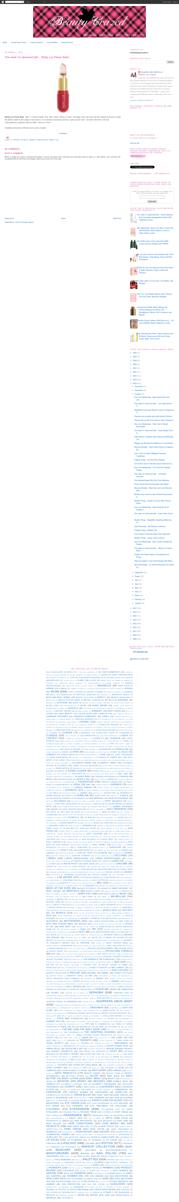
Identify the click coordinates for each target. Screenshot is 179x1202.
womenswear (122, 1195)
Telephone (54, 1029)
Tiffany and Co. (54, 1037)
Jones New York (122, 831)
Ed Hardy (61, 760)
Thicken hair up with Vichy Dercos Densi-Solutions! (153, 420)
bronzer (63, 1081)
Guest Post (101, 795)
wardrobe (124, 1192)
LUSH (115, 861)
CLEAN (49, 714)
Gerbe (130, 784)
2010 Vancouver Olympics (59, 672)
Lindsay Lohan (112, 872)
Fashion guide (65, 779)
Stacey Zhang (82, 1016)
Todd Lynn (73, 1037)
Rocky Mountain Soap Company (63, 978)
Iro (88, 815)
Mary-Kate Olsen (107, 894)
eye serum (52, 1106)
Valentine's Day (74, 1049)
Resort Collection (56, 973)
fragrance (73, 1115)
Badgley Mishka (114, 692)
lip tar (126, 1140)
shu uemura (97, 1176)
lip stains (111, 1140)
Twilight (67, 1046)
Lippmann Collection (75, 875)
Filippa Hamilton (125, 779)
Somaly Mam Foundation (87, 1010)
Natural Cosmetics (91, 918)
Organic (128, 935)
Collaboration (88, 735)
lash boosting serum (74, 1137)
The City (111, 1029)
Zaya (94, 1068)
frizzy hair (75, 1118)
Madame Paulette (74, 886)
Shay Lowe (89, 998)
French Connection (112, 782)
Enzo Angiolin (116, 768)
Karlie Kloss (72, 842)
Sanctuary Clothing (105, 986)
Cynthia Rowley (91, 744)
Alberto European (57, 677)
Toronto (85, 1040)
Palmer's (128, 940)
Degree (77, 749)
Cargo (105, 716)
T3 (80, 1024)
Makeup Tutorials (86, 888)
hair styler (91, 1126)
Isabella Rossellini (121, 815)
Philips (92, 948)
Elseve (49, 768)
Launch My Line (98, 866)
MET (111, 883)
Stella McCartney (113, 1016)
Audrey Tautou (77, 688)
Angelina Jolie (73, 686)
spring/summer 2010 (66, 1181)
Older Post (117, 218)
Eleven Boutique (118, 760)
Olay (82, 932)
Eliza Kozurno (61, 763)
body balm (113, 1076)
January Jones (95, 820)
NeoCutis (126, 918)
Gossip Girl (110, 793)
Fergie (111, 779)
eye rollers (121, 1103)
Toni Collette (100, 1037)
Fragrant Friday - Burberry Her (145, 530)
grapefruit (52, 1121)
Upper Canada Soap (117, 1046)
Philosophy (107, 948)
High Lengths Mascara (74, 809)
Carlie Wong (65, 719)
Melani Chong (78, 899)
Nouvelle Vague (68, 929)
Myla (105, 913)
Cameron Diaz (105, 714)
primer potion (91, 1168)
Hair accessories (118, 798)
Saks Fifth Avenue (54, 986)
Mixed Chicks (56, 907)
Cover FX (98, 738)
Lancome (122, 864)
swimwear (79, 1187)
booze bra (125, 1078)
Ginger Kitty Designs (60, 787)
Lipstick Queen (99, 875)
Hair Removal (96, 798)
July (137, 580)
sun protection (71, 1184)
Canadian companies (85, 716)
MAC (99, 883)
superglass (51, 1187)
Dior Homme (90, 752)
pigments (100, 1162)
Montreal (128, 907)
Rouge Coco (89, 981)
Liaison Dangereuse (79, 872)
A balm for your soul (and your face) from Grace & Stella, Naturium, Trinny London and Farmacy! (155, 270)
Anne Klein (123, 686)
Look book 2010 (70, 880)
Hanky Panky (95, 801)
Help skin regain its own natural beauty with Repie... (154, 561)
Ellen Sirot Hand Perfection (116, 765)
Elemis (104, 760)
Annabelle (104, 685)
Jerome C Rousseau (105, 825)
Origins (55, 938)
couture (65, 1095)
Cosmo (68, 738)
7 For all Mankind (86, 672)
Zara (85, 1068)
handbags (51, 1132)
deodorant (62, 1098)
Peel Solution (114, 946)
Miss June (93, 905)
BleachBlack (70, 705)
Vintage (108, 1054)
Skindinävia (65, 1008)
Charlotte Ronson (109, 725)
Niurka (80, 926)
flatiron (106, 1112)
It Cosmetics (72, 817)
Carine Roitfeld (122, 716)
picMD (88, 1162)
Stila (60, 1018)
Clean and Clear (105, 733)
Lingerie (128, 872)
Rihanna (91, 973)
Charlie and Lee (67, 725)
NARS (49, 916)
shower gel (75, 1176)
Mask (123, 894)
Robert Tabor (56, 976)
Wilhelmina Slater (54, 1062)
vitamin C (108, 1192)
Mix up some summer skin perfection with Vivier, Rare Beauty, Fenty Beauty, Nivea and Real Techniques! (155, 256)
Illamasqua (52, 815)
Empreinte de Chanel (82, 768)
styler (102, 1181)
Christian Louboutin (83, 730)
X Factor (110, 1062)
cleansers (106, 1087)
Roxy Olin (103, 981)
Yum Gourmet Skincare (113, 1065)
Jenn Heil (109, 823)
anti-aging (99, 1070)
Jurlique (50, 839)
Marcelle (73, 891)
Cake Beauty (65, 714)
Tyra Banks (81, 1046)
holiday (104, 1132)
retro (82, 1170)
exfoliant (116, 1100)
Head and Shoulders (66, 804)
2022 (135, 368)
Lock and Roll (126, 877)
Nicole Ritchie (115, 924)
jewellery (52, 1137)
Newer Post (9, 218)
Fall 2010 (123, 774)
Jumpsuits (125, 836)
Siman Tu (92, 1005)
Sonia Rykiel (109, 1010)
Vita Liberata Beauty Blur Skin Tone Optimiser (151, 480)
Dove (103, 755)
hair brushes (105, 1121)
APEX (48, 675)
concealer (53, 1092)
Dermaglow (121, 749)
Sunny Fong (85, 1021)
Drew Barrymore (59, 757)
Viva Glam (128, 1054)
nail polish (106, 1153)
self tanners (120, 1171)
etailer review (79, 1100)
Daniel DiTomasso (79, 746)
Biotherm (62, 703)
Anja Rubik (88, 686)
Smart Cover (80, 1008)
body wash (93, 1078)
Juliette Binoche (91, 836)
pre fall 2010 (74, 1168)
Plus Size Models (77, 954)
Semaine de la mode (75, 993)
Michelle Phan (71, 902)
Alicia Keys (69, 680)
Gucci (69, 795)
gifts (109, 1118)
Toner (85, 1038)
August (138, 576)
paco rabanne (63, 1160)
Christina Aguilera (106, 730)
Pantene (85, 943)
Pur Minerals (90, 959)
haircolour (125, 1126)
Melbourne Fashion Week (100, 899)
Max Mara (102, 896)
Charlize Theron (86, 725)
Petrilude (80, 948)
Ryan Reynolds (56, 984)
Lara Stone (63, 866)
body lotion (70, 1078)
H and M (124, 796)
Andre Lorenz (113, 683)
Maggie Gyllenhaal (107, 886)
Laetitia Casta (106, 864)
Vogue (75, 1057)
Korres (128, 853)
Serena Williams (53, 995)
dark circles (121, 1095)
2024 (135, 361)
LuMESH (52, 883)
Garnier (115, 784)
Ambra (118, 680)
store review (88, 1181)
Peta (70, 948)
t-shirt (91, 1187)
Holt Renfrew (116, 809)
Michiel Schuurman (90, 902)
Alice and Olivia (112, 677)
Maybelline (118, 896)
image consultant (84, 1134)
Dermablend (105, 749)
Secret (55, 993)
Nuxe (83, 929)
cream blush (82, 1095)
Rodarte (88, 978)
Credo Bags (65, 741)
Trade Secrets (55, 1043)
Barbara (104, 694)
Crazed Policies (67, 42)
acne (121, 1068)
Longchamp (54, 880)
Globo (130, 790)
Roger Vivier (116, 978)
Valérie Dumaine (95, 1049)
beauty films (113, 1073)
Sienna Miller (78, 1005)
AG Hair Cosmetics (109, 672)
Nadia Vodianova (65, 915)
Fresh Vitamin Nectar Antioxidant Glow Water (151, 484)
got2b (124, 1118)
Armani (50, 688)
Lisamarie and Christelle (152, 72)
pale (78, 1160)
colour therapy (103, 1089)
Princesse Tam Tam (64, 956)
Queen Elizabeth (71, 962)
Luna (74, 883)
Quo (117, 962)
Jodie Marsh (106, 828)
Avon (55, 691)
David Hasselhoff (116, 746)
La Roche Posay (69, 864)
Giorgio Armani (83, 787)
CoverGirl (115, 738)
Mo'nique (71, 907)
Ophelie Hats (95, 935)
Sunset (106, 1021)
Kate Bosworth (103, 842)
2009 (135, 639)
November (139, 390)
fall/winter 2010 (110, 1109)
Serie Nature (70, 995)
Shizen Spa (87, 1001)
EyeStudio (77, 774)
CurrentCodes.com (54, 744)
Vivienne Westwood (59, 1057)
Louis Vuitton (98, 880)
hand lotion (97, 1129)
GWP (88, 785)
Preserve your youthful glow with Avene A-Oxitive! (153, 416)
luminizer (55, 1147)
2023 (135, 364)
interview (124, 1134)
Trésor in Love (101, 1043)
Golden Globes (70, 793)
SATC (81, 984)
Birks (76, 703)
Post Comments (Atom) (24, 222)
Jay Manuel (51, 823)
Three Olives (123, 1035)
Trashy (73, 1043)
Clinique (52, 735)
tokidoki (125, 1189)
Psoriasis (75, 959)
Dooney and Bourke (88, 754)
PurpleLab (125, 959)
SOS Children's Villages (119, 984)
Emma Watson (63, 768)
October (138, 394)
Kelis (63, 847)
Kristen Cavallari (59, 855)
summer (50, 1184)
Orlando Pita (71, 937)
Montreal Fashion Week (61, 910)
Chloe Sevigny (117, 727)
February (138, 599)
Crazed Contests (36, 42)
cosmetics (51, 1095)
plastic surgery (119, 1162)
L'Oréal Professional (76, 858)
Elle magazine (90, 765)
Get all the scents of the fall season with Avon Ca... (153, 464)
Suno (97, 1021)
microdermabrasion (116, 1150)
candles (50, 1084)
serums (51, 1173)
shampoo (80, 1173)
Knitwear (117, 853)
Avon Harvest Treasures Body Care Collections (152, 534)
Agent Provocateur (122, 675)
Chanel (84, 722)
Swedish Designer (67, 1024)
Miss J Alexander (78, 905)
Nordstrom (105, 926)
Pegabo (129, 946)
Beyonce (109, 700)
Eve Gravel (62, 774)
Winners (98, 1062)
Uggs (91, 1046)
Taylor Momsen (80, 1027)
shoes (129, 1173)
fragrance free (100, 1115)
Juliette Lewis (109, 836)
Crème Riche (97, 741)
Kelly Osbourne (79, 847)
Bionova (49, 703)
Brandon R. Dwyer (105, 708)
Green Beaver (53, 795)
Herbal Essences (123, 807)
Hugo (77, 812)
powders (55, 1168)
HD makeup (79, 798)
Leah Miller (87, 869)
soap (105, 1178)
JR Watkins (90, 817)
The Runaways (52, 1032)
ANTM (127, 672)
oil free (78, 1156)
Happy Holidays (113, 801)
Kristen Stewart (81, 855)
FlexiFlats (54, 782)
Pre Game (116, 954)
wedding (50, 1195)
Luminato (63, 883)
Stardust (96, 1016)
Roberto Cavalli (75, 976)
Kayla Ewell (117, 845)
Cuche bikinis (113, 741)
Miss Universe (108, 905)
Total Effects (105, 1040)
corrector (121, 1092)
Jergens (87, 826)
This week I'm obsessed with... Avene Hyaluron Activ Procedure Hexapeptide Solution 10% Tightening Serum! (155, 217)
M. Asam (83, 883)
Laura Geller (116, 866)
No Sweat (91, 926)
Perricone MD (56, 948)
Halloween (60, 801)
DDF (104, 744)
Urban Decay (53, 1049)
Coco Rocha (70, 735)
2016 (135, 612)
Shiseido (72, 1002)
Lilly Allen (97, 872)
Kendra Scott (98, 847)
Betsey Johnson (92, 700)
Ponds (91, 954)
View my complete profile (141, 100)
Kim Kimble (99, 850)
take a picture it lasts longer (114, 1187)
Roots (77, 981)
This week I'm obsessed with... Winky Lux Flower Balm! (37, 57)
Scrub (99, 989)
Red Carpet (118, 968)
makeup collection (98, 1146)
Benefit (101, 697)
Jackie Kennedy (107, 817)
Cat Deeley (120, 719)
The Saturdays (72, 1032)
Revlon (75, 973)
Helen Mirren (115, 804)
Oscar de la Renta (101, 937)
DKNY (112, 744)
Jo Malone (68, 828)
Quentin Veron (104, 962)
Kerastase (115, 847)
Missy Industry (126, 905)
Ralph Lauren (109, 965)
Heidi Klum (98, 804)
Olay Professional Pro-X (104, 932)
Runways (129, 981)
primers (108, 1168)
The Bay (67, 1029)
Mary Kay (85, 894)
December (139, 387)
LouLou (85, 880)
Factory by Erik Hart (104, 774)
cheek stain (88, 1087)
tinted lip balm (20, 140)
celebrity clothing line (74, 1084)
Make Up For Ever (58, 888)
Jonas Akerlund (81, 831)
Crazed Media (52, 42)
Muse (76, 913)
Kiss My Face (85, 853)
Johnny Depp (64, 831)
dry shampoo (97, 1098)
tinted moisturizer (105, 1190)
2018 (135, 383)
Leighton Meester (106, 869)
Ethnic (96, 771)
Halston (75, 801)
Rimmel (105, 973)
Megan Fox (62, 899)
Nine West (65, 927)
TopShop (70, 1040)
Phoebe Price (126, 948)
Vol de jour (88, 1057)
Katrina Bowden (81, 845)
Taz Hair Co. (114, 1027)
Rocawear (103, 976)
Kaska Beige (87, 842)
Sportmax (59, 1013)
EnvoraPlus (101, 768)
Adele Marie (91, 675)
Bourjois (73, 708)
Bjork (85, 703)
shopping (56, 1176)
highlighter (84, 1132)
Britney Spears (63, 711)
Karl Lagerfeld (54, 842)
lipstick (106, 1143)
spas (117, 1179)
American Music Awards (71, 683)
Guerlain (83, 795)
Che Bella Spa (61, 727)
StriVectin (77, 1019)
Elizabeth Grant (107, 763)
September (139, 572)
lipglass (51, 1143)
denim (49, 1098)
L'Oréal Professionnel (108, 858)
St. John (68, 1016)
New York (124, 921)
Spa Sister (125, 1010)
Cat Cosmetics (104, 719)
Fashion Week (83, 776)
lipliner (89, 1143)
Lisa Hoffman (118, 875)
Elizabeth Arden (82, 763)
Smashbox (96, 1007)
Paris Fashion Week (117, 943)
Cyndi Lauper (73, 744)
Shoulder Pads (62, 1005)
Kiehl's (64, 850)
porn (107, 1165)
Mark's (125, 891)
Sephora (96, 992)
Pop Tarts (103, 954)
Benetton (50, 700)
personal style (73, 1162)
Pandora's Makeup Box (62, 943)
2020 (135, 376)
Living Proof (109, 877)
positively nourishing (122, 1165)
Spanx (49, 1013)
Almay (81, 680)
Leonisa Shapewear (58, 872)
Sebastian (127, 989)
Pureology (109, 959)
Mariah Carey (93, 891)
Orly (84, 937)
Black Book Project (101, 703)
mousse (85, 1153)
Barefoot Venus (120, 694)
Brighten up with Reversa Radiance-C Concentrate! (153, 443)
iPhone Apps (122, 1132)
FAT (88, 774)
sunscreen (117, 1184)
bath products (65, 1073)
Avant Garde (115, 688)
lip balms (52, 1140)
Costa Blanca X (82, 738)
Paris (98, 943)
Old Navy (125, 932)
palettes (90, 1159)
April (137, 592)
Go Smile (53, 793)
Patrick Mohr (83, 946)
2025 (135, 357)
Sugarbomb (124, 1018)
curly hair (103, 1095)
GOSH (76, 784)
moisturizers (57, 1153)
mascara (63, 1149)
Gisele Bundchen (121, 787)
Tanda (119, 1024)
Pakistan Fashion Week (68, 940)
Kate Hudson (119, 842)
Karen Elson (124, 839)
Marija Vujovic (111, 891)
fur (90, 1118)
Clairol (53, 733)
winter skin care (100, 1195)
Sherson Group (54, 1001)
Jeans (97, 823)
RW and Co (52, 965)
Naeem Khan (96, 915)
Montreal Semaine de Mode (87, 910)
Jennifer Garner (125, 823)
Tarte (63, 1027)
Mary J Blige (69, 894)
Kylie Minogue (102, 855)
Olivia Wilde (65, 935)
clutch (63, 1089)
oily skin (91, 1156)
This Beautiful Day (140, 652)
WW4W (116, 1057)
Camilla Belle (123, 714)
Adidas (104, 675)
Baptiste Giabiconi (86, 694)
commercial (121, 1090)
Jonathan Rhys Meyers (101, 831)
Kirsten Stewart (66, 853)
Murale (61, 913)
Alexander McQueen (89, 677)
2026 (135, 353)
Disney (113, 752)
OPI (94, 929)
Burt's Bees (114, 711)
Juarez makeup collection (69, 834)
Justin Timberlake (69, 839)
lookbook (128, 1143)
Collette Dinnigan (108, 735)
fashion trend (88, 1112)
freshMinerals (57, 1118)
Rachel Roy (90, 965)
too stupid (52, 1192)
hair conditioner (81, 1123)
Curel (126, 741)
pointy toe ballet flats (78, 1165)
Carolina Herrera (84, 719)
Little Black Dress (89, 877)
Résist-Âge (71, 984)
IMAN (104, 812)
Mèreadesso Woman (121, 913)
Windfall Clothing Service (79, 1062)
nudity (67, 1156)
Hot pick (65, 812)
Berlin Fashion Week (69, 700)
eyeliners (53, 1109)
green (65, 1121)
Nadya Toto (82, 915)
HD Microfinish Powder (58, 798)
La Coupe (129, 861)
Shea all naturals (121, 998)
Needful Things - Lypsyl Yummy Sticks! (149, 538)
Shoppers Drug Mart (114, 1001)
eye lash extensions (98, 1103)
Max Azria (88, 896)
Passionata (67, 946)
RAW (128, 962)
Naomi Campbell (113, 915)
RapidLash (51, 967)
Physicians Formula (119, 951)
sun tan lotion (96, 1184)
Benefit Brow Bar (120, 697)
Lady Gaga (89, 864)
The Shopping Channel (100, 1032)
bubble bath (120, 1081)
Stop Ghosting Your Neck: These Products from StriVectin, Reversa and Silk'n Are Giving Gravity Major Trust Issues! (155, 336)
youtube (65, 1198)
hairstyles (52, 1129)
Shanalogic (104, 995)
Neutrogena (72, 921)
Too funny (117, 1038)
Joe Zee (119, 828)
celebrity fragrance (104, 1084)
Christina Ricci (126, 730)
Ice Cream (125, 812)
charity (70, 1087)
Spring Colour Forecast (114, 1013)
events (97, 1100)
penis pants (124, 1160)
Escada (50, 771)
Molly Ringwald (85, 907)
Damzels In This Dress (56, 746)
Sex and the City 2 (87, 995)
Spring (70, 1013)
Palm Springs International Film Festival (101, 940)
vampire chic (83, 1192)
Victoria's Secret (69, 1054)
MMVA (118, 883)
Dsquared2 (88, 757)
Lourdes (129, 880)
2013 (135, 624)
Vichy (113, 1051)
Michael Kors (53, 902)
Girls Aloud (103, 787)
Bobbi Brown (100, 706)
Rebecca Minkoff (99, 967)
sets (66, 1173)
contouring (101, 1092)
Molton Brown (102, 907)
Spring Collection (87, 1013)
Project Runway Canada (117, 956)
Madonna (90, 886)
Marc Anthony (120, 888)
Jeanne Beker (67, 823)
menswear (91, 1150)
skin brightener (118, 1176)
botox (49, 1081)
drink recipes (80, 1098)
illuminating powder (58, 1134)
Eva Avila (107, 771)
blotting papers (75, 1076)
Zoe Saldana (107, 1068)
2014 (135, 620)
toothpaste (68, 1192)
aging (84, 1070)
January (138, 603)
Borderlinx (51, 708)
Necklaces (111, 918)
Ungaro (100, 1046)
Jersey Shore (124, 825)
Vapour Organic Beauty (119, 1049)
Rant (125, 965)
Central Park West (67, 722)
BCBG (100, 692)
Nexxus (83, 924)
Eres (128, 768)
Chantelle (115, 722)
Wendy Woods (88, 1059)
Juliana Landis (53, 836)
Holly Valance (97, 809)
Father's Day (83, 779)
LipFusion (55, 875)
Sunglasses (71, 1021)
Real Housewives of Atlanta (74, 967)
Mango (104, 888)
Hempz (84, 806)
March (137, 595)
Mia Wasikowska (122, 899)
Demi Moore (90, 749)
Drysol (75, 757)
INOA (113, 812)
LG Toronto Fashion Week (84, 861)
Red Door (59, 970)
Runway (115, 981)
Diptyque (103, 752)
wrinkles (51, 1198)
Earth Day (116, 757)
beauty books (92, 1073)
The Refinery (124, 1029)
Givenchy (71, 790)
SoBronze (114, 1008)
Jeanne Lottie (84, 823)
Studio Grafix (96, 1018)
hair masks (111, 1123)
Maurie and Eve (70, 896)
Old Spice (51, 935)
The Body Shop (90, 1029)
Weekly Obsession (38, 140)
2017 (135, 608)
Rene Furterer (120, 970)
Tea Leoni (128, 1027)
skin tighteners (74, 1179)
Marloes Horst (53, 894)
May (137, 588)
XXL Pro (121, 1062)
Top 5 (59, 1040)
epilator (63, 1100)
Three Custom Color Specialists (94, 1035)
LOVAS (105, 861)
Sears (113, 989)
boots (111, 1079)
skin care (52, 1178)
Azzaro (90, 692)
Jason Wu (109, 820)
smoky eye (92, 1179)
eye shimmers (74, 1106)
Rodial (100, 978)
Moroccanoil (110, 910)
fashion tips (70, 1112)
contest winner (78, 1092)
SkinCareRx (51, 1008)
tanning (50, 1189)
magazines (70, 1147)
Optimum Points (112, 935)
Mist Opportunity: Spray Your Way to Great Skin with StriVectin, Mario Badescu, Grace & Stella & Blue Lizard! (155, 230)
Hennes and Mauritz (100, 806)
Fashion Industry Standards (59, 776)
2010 (135, 635)
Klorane (102, 853)
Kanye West (107, 839)
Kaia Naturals (89, 839)
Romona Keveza (63, 981)
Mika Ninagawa (109, 902)
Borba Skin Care (121, 705)
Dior (76, 752)
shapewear (98, 1173)
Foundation (86, 782)
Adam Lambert (76, 675)
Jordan (49, 834)
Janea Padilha (62, 820)
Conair (124, 736)
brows (81, 1081)
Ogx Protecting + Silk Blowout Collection (149, 526)
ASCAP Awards (60, 675)
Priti (78, 956)
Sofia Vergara (65, 1010)
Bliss (83, 706)
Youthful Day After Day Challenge (77, 1065)
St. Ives (57, 1016)
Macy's (60, 886)
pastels (112, 1160)
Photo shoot (56, 951)
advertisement (69, 1070)
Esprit (61, 771)
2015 (135, 616)
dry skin (114, 1098)
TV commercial (102, 1024)
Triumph (85, 1043)
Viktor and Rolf (93, 1054)
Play (63, 954)
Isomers (50, 817)
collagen (86, 1089)
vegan (96, 1192)
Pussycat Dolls (53, 962)
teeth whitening (79, 1190)
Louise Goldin (115, 880)
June (137, 584)
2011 (135, 631)
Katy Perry (99, 845)
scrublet (105, 1170)
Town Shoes (122, 1040)
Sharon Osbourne (54, 998)
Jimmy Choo (52, 828)
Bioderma (123, 700)
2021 (135, 372)
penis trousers (53, 1162)
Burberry (97, 711)
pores (96, 1165)
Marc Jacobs (53, 891)
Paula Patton (98, 946)
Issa (59, 817)
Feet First (99, 779)
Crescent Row (81, 741)
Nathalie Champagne (68, 918)
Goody (84, 793)
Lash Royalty (79, 866)
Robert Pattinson (123, 973)
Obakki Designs (111, 929)
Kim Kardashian (82, 850)
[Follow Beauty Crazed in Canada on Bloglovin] (138, 158)
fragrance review (123, 1115)
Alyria (93, 680)
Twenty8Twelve (53, 1046)
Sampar (89, 986)
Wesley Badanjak (106, 1059)
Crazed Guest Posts (18, 42)
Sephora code (121, 993)
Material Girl (52, 896)
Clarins (67, 733)
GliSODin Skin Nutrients (113, 790)
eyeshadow (79, 1108)
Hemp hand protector (68, 806)
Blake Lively (53, 705)
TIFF (87, 1024)
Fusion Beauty (62, 784)
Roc (91, 976)
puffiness (68, 1171)
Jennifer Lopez (56, 825)
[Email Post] (7, 137)
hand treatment (120, 1129)
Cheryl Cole (102, 727)
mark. (129, 1147)
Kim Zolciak (112, 850)
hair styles (107, 1126)
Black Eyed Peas (122, 703)
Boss (62, 708)
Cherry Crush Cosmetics (82, 727)
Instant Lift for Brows (72, 815)
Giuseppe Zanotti (54, 790)
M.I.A (92, 883)
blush (94, 1076)
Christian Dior (62, 730)
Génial (113, 795)
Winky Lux (54, 140)
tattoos (62, 1189)
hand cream (72, 1129)
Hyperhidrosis (91, 812)
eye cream (72, 1103)
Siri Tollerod (123, 1005)
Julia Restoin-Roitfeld (119, 834)
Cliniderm (124, 733)
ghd (98, 1118)
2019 (135, 380)
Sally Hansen (73, 987)
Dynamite (101, 757)
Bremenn (120, 708)
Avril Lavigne (75, 692)
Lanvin (49, 866)
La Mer (52, 864)
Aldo (72, 677)
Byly (128, 711)
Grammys (124, 793)
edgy (53, 1100)
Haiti (48, 801)
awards (117, 1070)
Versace (100, 1051)
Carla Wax (51, 719)
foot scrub (52, 1115)
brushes (99, 1081)
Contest (52, 738)
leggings (124, 1137)
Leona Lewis (126, 869)
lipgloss (68, 1143)
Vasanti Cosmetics (62, 1051)
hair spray (73, 1126)
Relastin (104, 970)
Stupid (110, 1018)
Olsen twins (79, 935)
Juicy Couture (94, 834)
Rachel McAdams (71, 965)
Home (5, 42)
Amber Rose (106, 680)
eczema (128, 1098)
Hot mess (51, 812)
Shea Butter (103, 998)
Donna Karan (68, 754)
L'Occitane (120, 855)
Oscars (120, 937)
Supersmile (118, 1021)
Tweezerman (121, 1043)
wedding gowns (66, 1195)
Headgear (85, 804)
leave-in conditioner (103, 1137)
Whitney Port (124, 1059)
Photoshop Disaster (92, 951)
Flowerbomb (68, 782)
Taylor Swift (98, 1027)
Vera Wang (84, 1051)
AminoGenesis (94, 683)
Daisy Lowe (124, 744)
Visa (117, 1054)
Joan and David (88, 828)
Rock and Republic (121, 976)
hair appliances (83, 1121)
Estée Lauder (77, 771)
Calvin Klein (85, 714)
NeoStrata (52, 921)
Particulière (52, 946)
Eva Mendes (120, 771)
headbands (67, 1132)
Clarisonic (84, 733)
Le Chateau (73, 869)
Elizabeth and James (68, 765)
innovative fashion (106, 1134)
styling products (118, 1181)
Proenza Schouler (92, 956)
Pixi (53, 954)
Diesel (65, 752)
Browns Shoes (81, 711)
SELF (88, 984)
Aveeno (129, 688)
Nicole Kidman (98, 924)
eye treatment (99, 1106)
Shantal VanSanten (121, 995)
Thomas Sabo (65, 1035)
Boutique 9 (88, 708)
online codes (108, 1156)
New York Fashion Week (59, 924)
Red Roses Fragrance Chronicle (82, 970)
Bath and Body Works (58, 697)
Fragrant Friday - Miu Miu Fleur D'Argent (149, 460)
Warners (63, 1059)
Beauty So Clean (84, 697)
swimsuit (65, 1187)
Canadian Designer (57, 716)
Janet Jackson (78, 820)
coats (73, 1089)
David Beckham (97, 746)
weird (81, 1195)
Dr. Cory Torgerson (122, 754)
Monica (116, 907)
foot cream (121, 1112)
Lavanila (60, 869)
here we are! (134, 143)
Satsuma (61, 989)
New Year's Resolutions (102, 921)
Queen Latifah (88, 962)
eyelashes (121, 1106)
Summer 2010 (53, 1021)
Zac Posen (73, 1068)
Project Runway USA (57, 959)
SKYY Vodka (99, 984)
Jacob (120, 817)
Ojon (72, 932)
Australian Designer (97, 688)
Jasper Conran (123, 820)
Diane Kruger (52, 752)
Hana (84, 801)
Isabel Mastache (100, 815)
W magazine (104, 1057)
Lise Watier (64, 877)
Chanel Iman (101, 722)
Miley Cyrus (60, 905)
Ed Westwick (75, 760)
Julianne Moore (71, 836)
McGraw (49, 899)
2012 (135, 627)
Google (96, 793)
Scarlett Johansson (80, 989)
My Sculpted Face (90, 913)
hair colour (53, 1124)
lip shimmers (95, 1140)
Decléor (64, 749)
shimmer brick (114, 1173)
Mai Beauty (125, 886)
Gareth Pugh (101, 784)
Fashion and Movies (106, 776)
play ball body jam (55, 1165)
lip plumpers (74, 1140)
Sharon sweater (73, 998)
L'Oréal (51, 858)
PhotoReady (73, 951)
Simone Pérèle (106, 1005)
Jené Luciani (73, 825)
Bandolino (66, 694)
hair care (122, 1121)
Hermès (55, 809)
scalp (92, 1170)
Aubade (63, 688)
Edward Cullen (91, 760)
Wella (74, 1059)
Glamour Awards (91, 790)
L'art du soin (61, 861)
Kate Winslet (63, 845)
